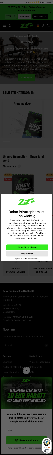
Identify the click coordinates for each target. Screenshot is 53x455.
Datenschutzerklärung (30, 258)
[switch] (46, 450)
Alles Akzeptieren (27, 247)
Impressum (18, 258)
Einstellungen (27, 253)
